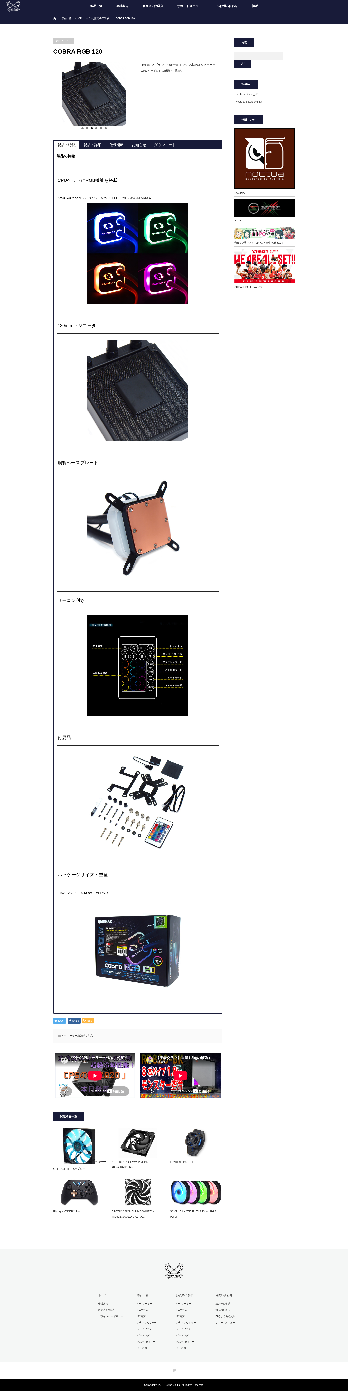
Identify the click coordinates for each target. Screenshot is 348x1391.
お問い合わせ (223, 1295)
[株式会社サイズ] (174, 1277)
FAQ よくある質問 (225, 1316)
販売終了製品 (85, 1035)
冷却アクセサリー (147, 1322)
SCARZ (238, 220)
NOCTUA (239, 192)
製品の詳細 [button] (92, 145)
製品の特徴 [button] (66, 145)
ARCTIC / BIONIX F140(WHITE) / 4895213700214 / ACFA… (133, 1214)
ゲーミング (143, 1335)
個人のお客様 (222, 1309)
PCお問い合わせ (226, 6)
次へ (142, 93)
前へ (46, 93)
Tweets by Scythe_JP (246, 94)
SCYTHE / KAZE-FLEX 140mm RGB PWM (193, 1214)
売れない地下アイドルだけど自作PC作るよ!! (258, 242)
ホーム (102, 1295)
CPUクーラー (63, 41)
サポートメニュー (189, 6)
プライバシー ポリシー (110, 1316)
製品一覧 (96, 6)
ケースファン (144, 1329)
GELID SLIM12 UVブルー (69, 1168)
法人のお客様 (222, 1303)
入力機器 (142, 1348)
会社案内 (122, 6)
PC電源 (141, 1316)
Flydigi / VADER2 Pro (66, 1211)
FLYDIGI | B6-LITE (182, 1162)
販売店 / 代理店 (153, 6)
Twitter (174, 1369)
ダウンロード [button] (165, 145)
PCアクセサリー (146, 1341)
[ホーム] (54, 13)
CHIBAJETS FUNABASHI (249, 287)
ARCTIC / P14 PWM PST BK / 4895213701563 (130, 1164)
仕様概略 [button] (116, 145)
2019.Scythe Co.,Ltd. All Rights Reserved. (181, 1385)
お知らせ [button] (139, 145)
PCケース (142, 1309)
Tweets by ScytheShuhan (248, 101)
